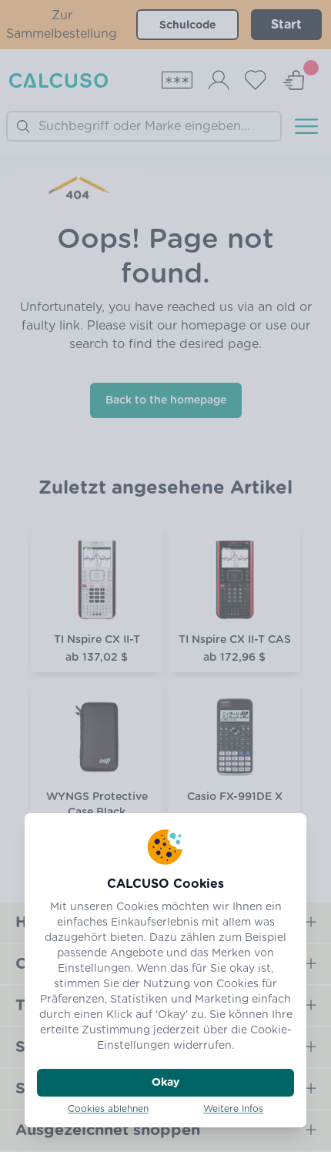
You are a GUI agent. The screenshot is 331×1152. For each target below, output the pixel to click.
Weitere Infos (233, 1108)
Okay (165, 1082)
